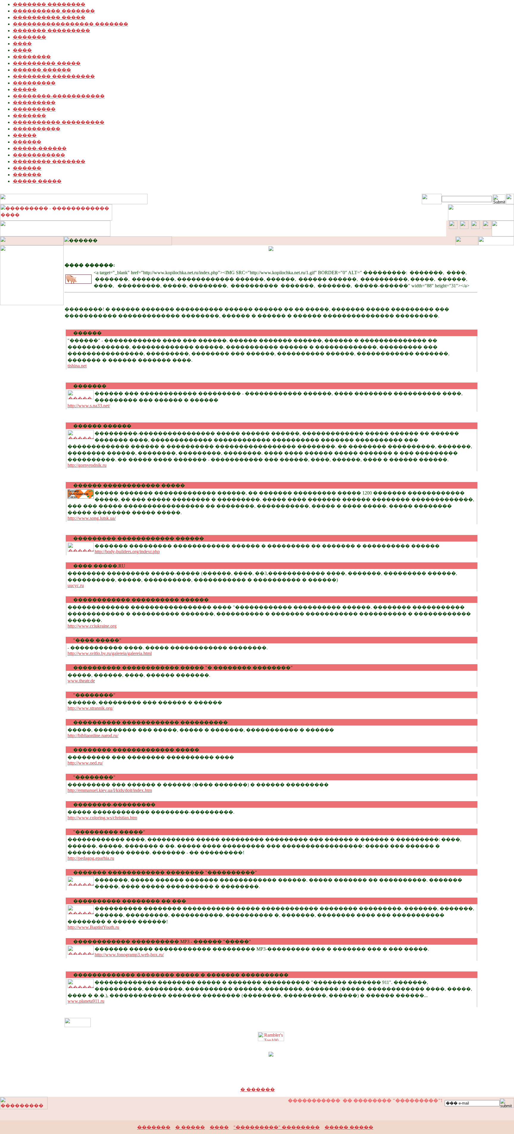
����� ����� (37, 181)
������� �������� (49, 4)
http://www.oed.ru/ (85, 762)
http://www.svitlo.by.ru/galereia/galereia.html (110, 653)
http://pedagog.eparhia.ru (91, 858)
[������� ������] (78, 1025)
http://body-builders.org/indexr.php (127, 551)
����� (25, 89)
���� (22, 43)
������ (27, 141)
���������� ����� (49, 17)
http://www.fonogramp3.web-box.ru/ (129, 954)
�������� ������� (49, 161)
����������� (39, 154)
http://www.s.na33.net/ (89, 405)
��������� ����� (47, 63)
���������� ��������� (58, 122)
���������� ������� (54, 10)
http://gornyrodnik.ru (87, 465)
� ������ (257, 1089)
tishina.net (77, 365)
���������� (36, 128)
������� (29, 37)
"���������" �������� (277, 1127)
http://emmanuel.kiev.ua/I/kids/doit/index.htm (110, 790)
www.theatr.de (81, 680)
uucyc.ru (76, 585)
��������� (34, 82)
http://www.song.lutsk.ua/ (92, 518)
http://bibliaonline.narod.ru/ (93, 735)
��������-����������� (59, 96)
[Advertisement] (257, 1077)
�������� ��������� (54, 76)
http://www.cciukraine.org (92, 625)
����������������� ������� (70, 23)
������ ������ (42, 69)
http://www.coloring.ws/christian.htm (102, 817)
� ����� (190, 1127)
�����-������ (40, 148)
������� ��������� (51, 30)
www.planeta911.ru (86, 1001)
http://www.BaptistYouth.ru (93, 927)
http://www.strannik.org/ (90, 708)
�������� (32, 56)
